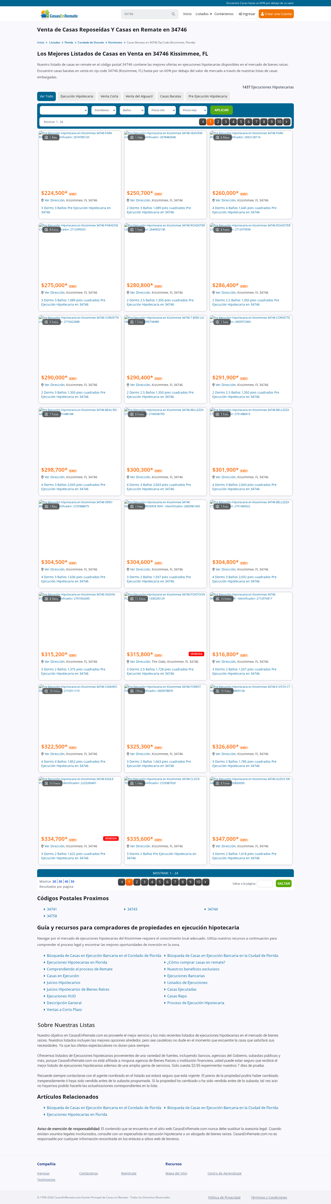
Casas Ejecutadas (182, 989)
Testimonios (46, 1179)
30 (60, 881)
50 (72, 881)
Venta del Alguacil (139, 96)
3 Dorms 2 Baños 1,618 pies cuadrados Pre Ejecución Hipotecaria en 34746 (244, 856)
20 (54, 881)
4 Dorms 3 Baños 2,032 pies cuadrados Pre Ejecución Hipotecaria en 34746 (244, 579)
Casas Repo (177, 996)
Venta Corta (109, 96)
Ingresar (248, 13)
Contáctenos (224, 13)
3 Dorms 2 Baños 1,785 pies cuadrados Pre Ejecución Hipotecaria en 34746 (244, 763)
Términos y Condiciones (269, 1197)
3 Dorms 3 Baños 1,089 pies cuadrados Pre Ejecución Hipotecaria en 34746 (73, 302)
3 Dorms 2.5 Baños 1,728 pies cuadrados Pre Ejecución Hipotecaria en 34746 (160, 671)
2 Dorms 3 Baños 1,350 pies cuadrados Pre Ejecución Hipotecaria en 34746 (73, 394)
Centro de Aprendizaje (225, 1173)
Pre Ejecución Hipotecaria (208, 96)
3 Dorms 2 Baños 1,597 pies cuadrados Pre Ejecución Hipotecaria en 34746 (159, 579)
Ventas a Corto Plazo (64, 1009)
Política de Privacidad (224, 1197)
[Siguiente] (286, 121)
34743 (132, 909)
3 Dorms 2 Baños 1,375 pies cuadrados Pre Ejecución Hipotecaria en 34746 (73, 671)
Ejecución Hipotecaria (77, 96)
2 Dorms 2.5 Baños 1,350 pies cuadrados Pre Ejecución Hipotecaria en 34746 (160, 302)
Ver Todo (46, 96)
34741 (52, 909)
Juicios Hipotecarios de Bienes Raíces (78, 989)
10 (279, 121)
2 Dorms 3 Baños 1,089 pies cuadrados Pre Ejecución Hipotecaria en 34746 (159, 210)
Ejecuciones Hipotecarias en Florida (77, 962)
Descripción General (64, 1002)
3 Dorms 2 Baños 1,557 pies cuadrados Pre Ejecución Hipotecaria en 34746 (244, 671)
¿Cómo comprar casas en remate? (196, 962)
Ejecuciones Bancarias (186, 975)
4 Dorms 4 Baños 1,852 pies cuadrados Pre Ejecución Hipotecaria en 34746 (73, 763)
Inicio (187, 13)
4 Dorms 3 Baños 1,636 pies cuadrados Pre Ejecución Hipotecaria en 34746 (73, 579)
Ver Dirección (55, 200)
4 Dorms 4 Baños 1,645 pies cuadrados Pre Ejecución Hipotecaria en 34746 (244, 210)
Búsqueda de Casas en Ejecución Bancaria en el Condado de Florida (104, 955)
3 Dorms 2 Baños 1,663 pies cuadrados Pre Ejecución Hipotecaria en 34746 (159, 763)
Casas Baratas (170, 96)
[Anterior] (202, 121)
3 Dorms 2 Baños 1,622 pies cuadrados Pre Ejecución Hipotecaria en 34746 (73, 856)
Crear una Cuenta (278, 13)
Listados (202, 13)
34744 (213, 909)
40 (66, 881)
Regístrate (128, 1173)
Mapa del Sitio (176, 1173)
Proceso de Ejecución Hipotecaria (195, 1002)
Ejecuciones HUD (61, 996)
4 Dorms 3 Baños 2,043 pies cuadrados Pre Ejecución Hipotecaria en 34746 (73, 487)
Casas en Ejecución (63, 975)
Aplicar (222, 110)
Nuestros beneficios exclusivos (193, 969)
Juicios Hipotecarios (63, 982)
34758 (52, 915)
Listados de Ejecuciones (187, 982)
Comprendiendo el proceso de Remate (80, 969)
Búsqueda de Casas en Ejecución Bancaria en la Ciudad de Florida (222, 955)
